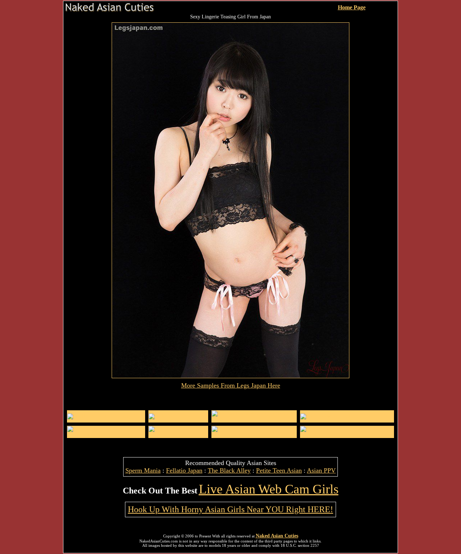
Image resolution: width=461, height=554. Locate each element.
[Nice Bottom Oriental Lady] (331, 416)
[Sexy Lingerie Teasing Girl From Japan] (230, 376)
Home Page (352, 7)
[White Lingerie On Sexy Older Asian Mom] (106, 434)
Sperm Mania (143, 470)
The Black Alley (229, 470)
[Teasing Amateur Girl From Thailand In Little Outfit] (347, 434)
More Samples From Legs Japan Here (230, 385)
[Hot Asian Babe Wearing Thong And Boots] (254, 419)
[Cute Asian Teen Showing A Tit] (178, 434)
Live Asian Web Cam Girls (269, 489)
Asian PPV (321, 470)
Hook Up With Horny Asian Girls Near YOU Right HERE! (230, 509)
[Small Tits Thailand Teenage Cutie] (105, 416)
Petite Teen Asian (279, 470)
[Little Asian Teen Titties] (176, 416)
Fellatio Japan (184, 470)
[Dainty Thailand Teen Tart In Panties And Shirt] (254, 434)
